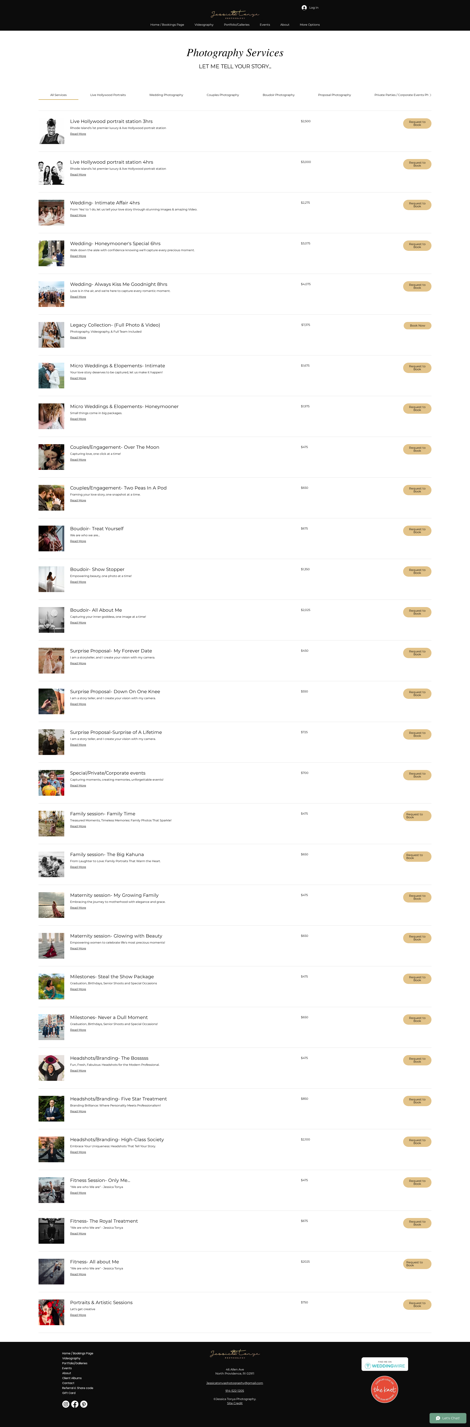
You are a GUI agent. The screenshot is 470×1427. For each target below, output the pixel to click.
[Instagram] (65, 1404)
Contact (68, 1383)
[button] (237, 25)
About (66, 1373)
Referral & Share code (75, 1388)
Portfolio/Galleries (74, 1363)
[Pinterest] (83, 1404)
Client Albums (72, 1378)
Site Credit (235, 1403)
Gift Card (68, 1393)
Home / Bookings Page (75, 1353)
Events (67, 1368)
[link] (58, 95)
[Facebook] (74, 1404)
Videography (71, 1358)
